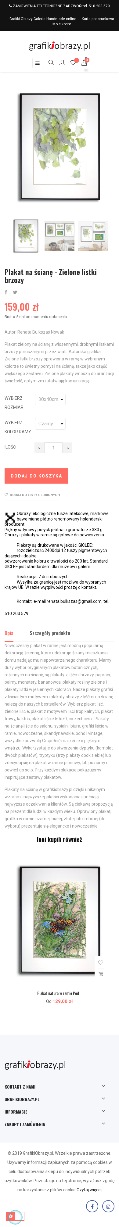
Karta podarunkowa (98, 19)
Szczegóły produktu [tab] (50, 633)
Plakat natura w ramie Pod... (59, 993)
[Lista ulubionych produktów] (73, 63)
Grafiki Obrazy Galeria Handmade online (42, 19)
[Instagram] (108, 1206)
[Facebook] (92, 1206)
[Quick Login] (59, 63)
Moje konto (61, 24)
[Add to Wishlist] (101, 962)
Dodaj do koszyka (36, 476)
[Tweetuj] (15, 292)
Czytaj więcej (89, 1189)
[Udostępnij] (6, 292)
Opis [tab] (9, 633)
